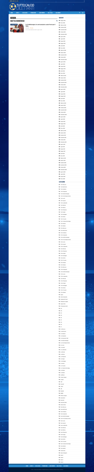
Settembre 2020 (63, 169)
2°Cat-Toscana (63, 260)
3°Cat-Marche (63, 278)
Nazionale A (62, 398)
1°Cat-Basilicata (63, 187)
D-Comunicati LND (63, 306)
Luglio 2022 (62, 119)
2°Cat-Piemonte (63, 251)
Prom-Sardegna (63, 436)
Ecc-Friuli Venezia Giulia (65, 342)
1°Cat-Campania (63, 191)
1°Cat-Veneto (63, 225)
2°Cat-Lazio (62, 242)
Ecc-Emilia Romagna (14, 24)
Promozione (33, 13)
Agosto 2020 (62, 172)
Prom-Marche (63, 427)
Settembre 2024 (63, 59)
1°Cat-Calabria (63, 189)
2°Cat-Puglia (63, 253)
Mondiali (62, 391)
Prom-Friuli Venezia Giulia (65, 418)
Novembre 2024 (63, 55)
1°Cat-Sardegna (63, 214)
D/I (61, 326)
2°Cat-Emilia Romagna (64, 237)
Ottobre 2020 (63, 167)
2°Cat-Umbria (63, 262)
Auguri (61, 294)
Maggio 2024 (63, 68)
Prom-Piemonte (63, 432)
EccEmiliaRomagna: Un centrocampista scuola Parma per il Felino (40, 25)
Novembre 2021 (63, 137)
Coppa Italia (62, 303)
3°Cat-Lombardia (63, 276)
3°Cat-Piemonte (63, 281)
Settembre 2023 (63, 87)
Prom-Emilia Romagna (64, 416)
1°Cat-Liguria (63, 200)
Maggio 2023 (62, 96)
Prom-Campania (63, 414)
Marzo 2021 (62, 155)
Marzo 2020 (62, 178)
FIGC (61, 381)
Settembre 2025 (63, 34)
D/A (61, 308)
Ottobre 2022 (63, 112)
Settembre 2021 (63, 142)
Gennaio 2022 (63, 133)
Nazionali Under (63, 402)
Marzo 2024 (62, 73)
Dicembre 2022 (63, 107)
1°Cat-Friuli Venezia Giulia (65, 196)
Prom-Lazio (62, 420)
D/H (61, 324)
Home (12, 13)
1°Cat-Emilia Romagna (64, 193)
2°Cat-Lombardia (63, 246)
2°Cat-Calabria (63, 232)
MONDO (61, 393)
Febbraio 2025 (63, 50)
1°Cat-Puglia (62, 212)
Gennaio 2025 (63, 52)
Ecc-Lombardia (63, 349)
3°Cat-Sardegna (63, 285)
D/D (61, 315)
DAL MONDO (58, 13)
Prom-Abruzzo (63, 407)
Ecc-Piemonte (63, 356)
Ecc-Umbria (62, 370)
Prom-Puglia (62, 434)
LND (61, 388)
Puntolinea (61, 469)
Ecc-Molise (62, 354)
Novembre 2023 (63, 82)
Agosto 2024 (62, 61)
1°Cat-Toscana (63, 219)
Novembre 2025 (63, 29)
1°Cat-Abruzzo (63, 184)
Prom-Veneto (63, 448)
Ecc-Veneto (62, 372)
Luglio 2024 (62, 64)
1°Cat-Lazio (62, 198)
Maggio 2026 (62, 20)
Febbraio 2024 (63, 75)
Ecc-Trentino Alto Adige (65, 368)
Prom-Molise (62, 430)
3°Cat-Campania (63, 269)
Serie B (61, 457)
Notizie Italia (63, 404)
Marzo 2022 (62, 128)
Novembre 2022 (63, 110)
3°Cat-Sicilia (62, 287)
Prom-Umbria (63, 446)
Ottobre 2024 (63, 57)
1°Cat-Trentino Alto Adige (65, 221)
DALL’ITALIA (50, 13)
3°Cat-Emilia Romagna (64, 271)
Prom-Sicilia (62, 439)
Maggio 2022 (62, 123)
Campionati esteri (64, 299)
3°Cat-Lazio (62, 274)
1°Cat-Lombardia (63, 203)
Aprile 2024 (62, 71)
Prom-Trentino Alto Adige (65, 443)
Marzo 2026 (62, 22)
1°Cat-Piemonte (63, 209)
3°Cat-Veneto (63, 292)
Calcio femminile (63, 297)
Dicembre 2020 (63, 162)
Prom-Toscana (63, 441)
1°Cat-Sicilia (62, 216)
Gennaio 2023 (63, 105)
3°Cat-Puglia (63, 283)
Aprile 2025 (62, 45)
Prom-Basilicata (63, 409)
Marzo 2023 (62, 100)
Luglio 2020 (62, 174)
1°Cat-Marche (63, 205)
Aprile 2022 (62, 126)
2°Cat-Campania (63, 235)
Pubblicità (51, 469)
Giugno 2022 (62, 121)
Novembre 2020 (63, 165)
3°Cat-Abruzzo (63, 267)
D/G (61, 322)
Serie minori (42, 13)
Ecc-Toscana (62, 365)
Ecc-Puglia (62, 358)
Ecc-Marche (62, 352)
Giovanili (62, 384)
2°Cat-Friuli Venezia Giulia (65, 239)
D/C (61, 313)
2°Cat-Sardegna (63, 255)
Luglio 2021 (62, 146)
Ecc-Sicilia (62, 363)
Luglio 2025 (62, 38)
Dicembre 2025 (63, 27)
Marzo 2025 (62, 48)
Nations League (63, 395)
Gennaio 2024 (63, 77)
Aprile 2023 (62, 98)
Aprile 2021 (62, 153)
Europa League (63, 377)
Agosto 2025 (62, 36)
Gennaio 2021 (62, 160)
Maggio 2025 (62, 43)
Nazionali (62, 400)
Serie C (61, 459)
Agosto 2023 (62, 89)
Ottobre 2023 (63, 84)
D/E (61, 317)
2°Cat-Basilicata (63, 230)
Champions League (64, 301)
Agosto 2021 (62, 144)
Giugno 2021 (62, 149)
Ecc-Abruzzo (62, 329)
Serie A (61, 455)
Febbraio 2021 (63, 158)
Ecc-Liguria (62, 347)
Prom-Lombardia (63, 425)
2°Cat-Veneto (63, 265)
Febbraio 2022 (63, 130)
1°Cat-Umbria (63, 223)
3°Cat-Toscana (63, 290)
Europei (61, 379)
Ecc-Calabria (62, 333)
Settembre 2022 (63, 114)
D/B (61, 310)
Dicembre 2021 (63, 135)
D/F (61, 320)
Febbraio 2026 (63, 25)
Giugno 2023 (62, 94)
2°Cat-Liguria (63, 244)
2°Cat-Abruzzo (63, 228)
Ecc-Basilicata (63, 331)
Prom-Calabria (63, 411)
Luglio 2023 (62, 91)
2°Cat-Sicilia (62, 258)
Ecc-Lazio (62, 345)
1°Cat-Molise (62, 207)
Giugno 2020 (62, 176)
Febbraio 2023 (63, 103)
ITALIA (61, 386)
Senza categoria (63, 453)
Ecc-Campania (63, 336)
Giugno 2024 (62, 66)
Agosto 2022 (62, 116)
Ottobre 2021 (62, 139)
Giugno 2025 (62, 41)
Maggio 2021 (62, 151)
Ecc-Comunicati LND (64, 338)
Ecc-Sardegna (63, 361)
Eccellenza (24, 13)
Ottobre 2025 (63, 32)
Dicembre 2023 (63, 80)
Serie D (17, 13)
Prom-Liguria (63, 423)
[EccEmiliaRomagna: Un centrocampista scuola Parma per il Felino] (17, 28)
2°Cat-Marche (63, 248)
